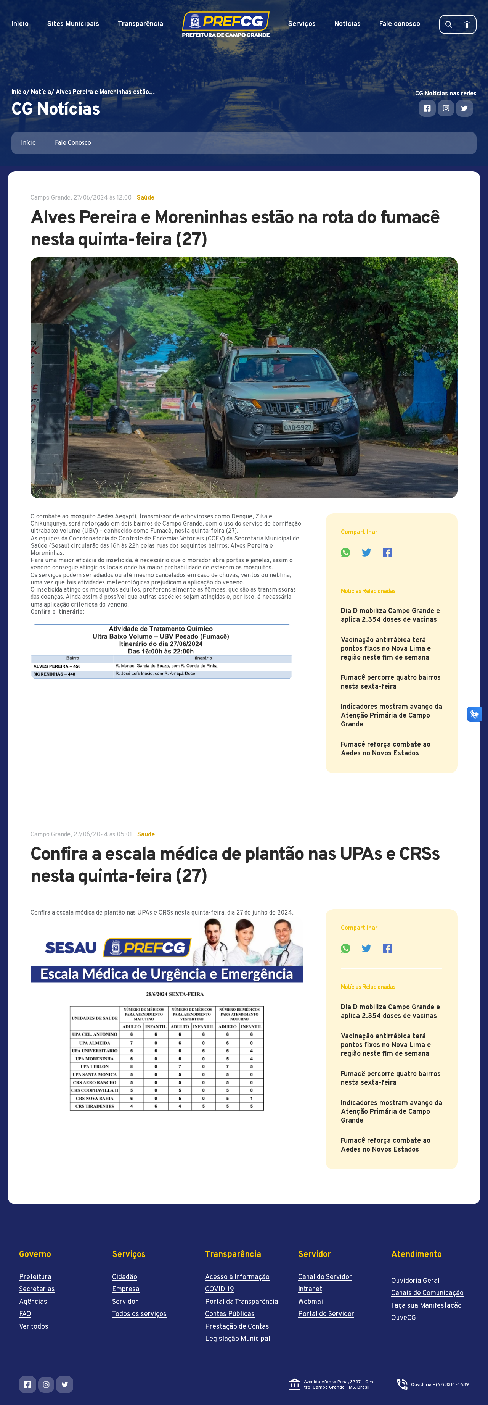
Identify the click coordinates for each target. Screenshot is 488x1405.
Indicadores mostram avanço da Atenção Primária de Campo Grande (391, 716)
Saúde (145, 198)
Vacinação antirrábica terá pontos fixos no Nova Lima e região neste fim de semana (386, 649)
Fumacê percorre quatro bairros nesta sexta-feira (391, 682)
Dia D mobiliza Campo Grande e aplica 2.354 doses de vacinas (390, 615)
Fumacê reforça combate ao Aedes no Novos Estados (385, 749)
